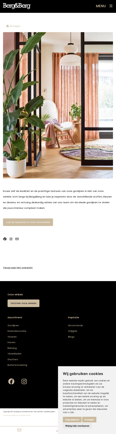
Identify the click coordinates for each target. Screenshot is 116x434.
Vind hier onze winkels (23, 303)
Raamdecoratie (17, 331)
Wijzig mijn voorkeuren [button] (77, 425)
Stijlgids (72, 331)
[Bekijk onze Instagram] (12, 239)
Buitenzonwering (17, 365)
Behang (12, 348)
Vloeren (12, 336)
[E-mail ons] (19, 430)
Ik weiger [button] (89, 419)
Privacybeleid (8, 415)
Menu (101, 6)
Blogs (71, 336)
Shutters (13, 359)
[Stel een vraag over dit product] (18, 239)
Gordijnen (13, 325)
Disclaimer (19, 415)
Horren (11, 342)
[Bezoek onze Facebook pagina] (6, 239)
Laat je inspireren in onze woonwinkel (28, 222)
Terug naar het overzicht (18, 267)
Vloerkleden (15, 353)
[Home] (7, 26)
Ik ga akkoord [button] (72, 419)
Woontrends (75, 325)
